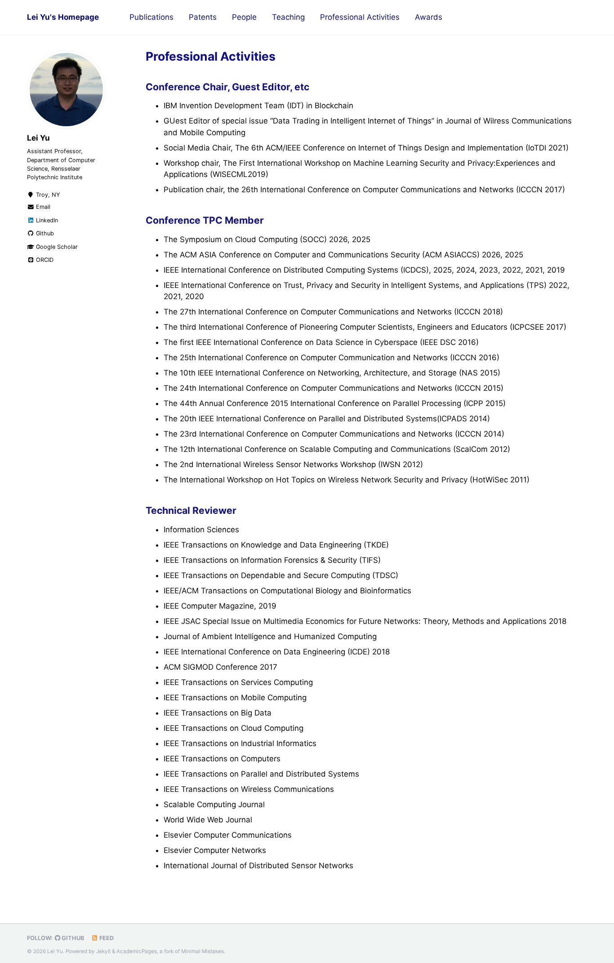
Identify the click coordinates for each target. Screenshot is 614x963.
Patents (203, 17)
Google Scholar (56, 246)
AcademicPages (136, 951)
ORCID (43, 259)
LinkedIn (46, 219)
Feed (106, 938)
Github (44, 233)
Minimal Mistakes (202, 951)
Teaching (288, 17)
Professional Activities (360, 17)
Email (42, 206)
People (244, 17)
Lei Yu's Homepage (63, 17)
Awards (428, 17)
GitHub (72, 938)
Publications (151, 17)
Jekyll (103, 951)
